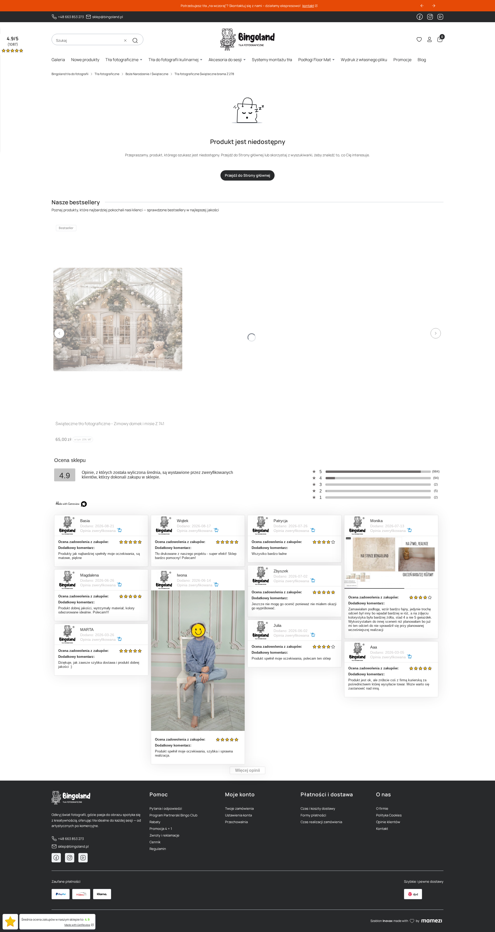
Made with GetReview (77, 925)
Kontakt (382, 828)
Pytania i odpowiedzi (166, 808)
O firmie (382, 808)
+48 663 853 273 (71, 16)
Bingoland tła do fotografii (70, 74)
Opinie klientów (388, 822)
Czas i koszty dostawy (318, 808)
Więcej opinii (247, 770)
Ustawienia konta (238, 815)
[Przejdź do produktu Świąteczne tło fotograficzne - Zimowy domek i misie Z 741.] (117, 319)
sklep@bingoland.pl (107, 16)
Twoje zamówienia (239, 808)
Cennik (155, 842)
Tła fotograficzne (107, 74)
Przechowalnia (236, 822)
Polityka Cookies (389, 815)
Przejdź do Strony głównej (247, 175)
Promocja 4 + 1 (161, 828)
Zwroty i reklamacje (164, 835)
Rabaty (155, 822)
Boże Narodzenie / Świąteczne (147, 74)
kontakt (308, 5)
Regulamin (158, 848)
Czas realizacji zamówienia (321, 822)
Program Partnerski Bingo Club (173, 815)
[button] (135, 40)
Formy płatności (313, 815)
